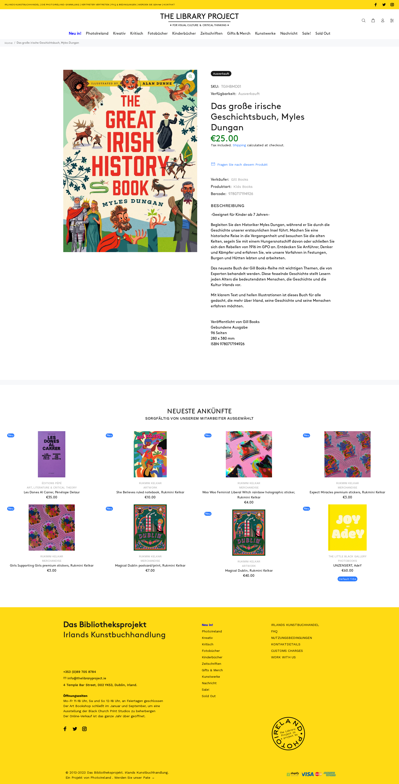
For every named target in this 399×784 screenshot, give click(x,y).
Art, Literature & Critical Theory (52, 487)
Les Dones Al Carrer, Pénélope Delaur (52, 492)
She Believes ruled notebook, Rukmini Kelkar (150, 492)
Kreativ (207, 638)
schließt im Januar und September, (119, 706)
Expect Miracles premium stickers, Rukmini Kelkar (347, 492)
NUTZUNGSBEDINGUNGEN (291, 638)
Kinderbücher (212, 657)
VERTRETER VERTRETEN (95, 4)
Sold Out (209, 696)
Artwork (150, 487)
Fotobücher (211, 651)
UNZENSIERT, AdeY (347, 565)
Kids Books (243, 186)
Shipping (239, 145)
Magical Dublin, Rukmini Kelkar (249, 570)
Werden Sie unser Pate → (134, 777)
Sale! (205, 689)
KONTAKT (169, 4)
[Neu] (51, 454)
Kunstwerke (211, 676)
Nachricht (209, 683)
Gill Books (239, 179)
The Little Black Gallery (347, 556)
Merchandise (249, 487)
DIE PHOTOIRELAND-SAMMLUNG (60, 4)
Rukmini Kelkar (150, 483)
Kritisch (207, 644)
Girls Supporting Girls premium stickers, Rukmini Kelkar (52, 565)
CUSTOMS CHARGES (287, 651)
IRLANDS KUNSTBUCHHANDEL (22, 4)
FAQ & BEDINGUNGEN (123, 4)
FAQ (274, 631)
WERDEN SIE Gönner (149, 4)
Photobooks (347, 560)
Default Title (347, 579)
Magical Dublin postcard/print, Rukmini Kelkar (150, 565)
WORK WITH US (283, 657)
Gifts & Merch (212, 670)
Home (9, 43)
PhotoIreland (212, 631)
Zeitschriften (211, 663)
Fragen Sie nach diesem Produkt (242, 164)
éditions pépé (52, 483)
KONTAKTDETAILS (285, 644)
